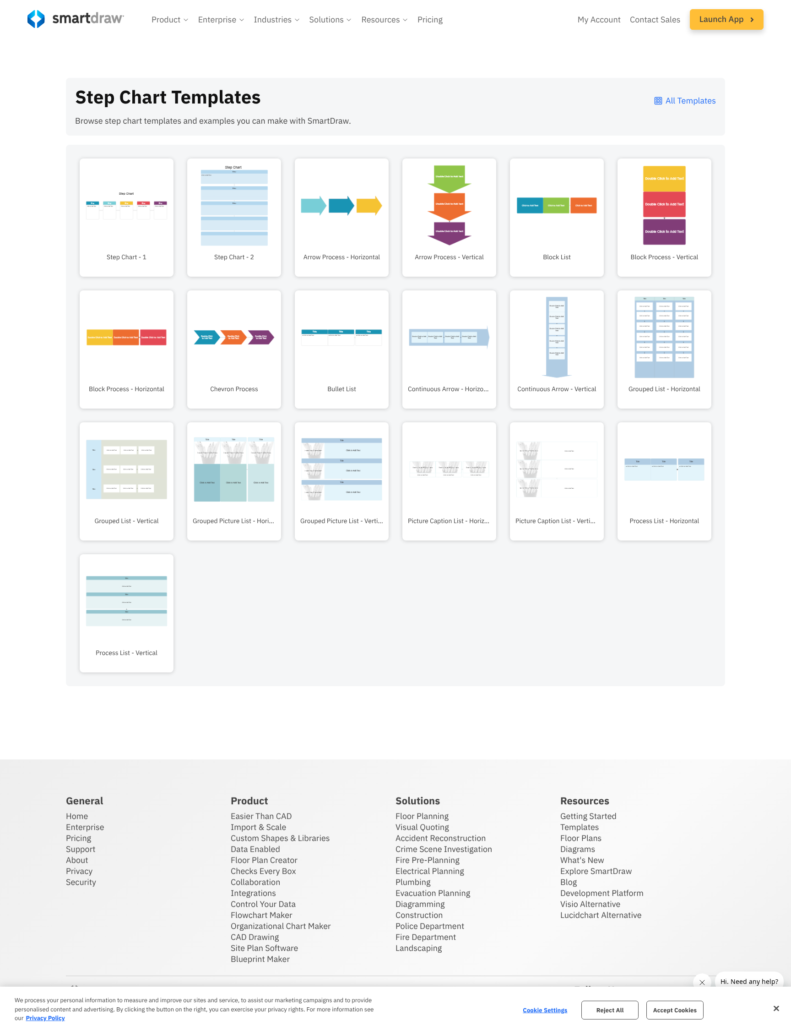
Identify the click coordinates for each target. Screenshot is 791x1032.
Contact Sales (655, 19)
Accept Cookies (675, 1010)
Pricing (430, 19)
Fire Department (426, 937)
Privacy (79, 871)
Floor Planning (422, 816)
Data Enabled (255, 849)
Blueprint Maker (260, 959)
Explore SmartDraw (596, 871)
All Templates (691, 100)
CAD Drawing (255, 937)
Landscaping (419, 948)
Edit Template (126, 203)
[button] (170, 19)
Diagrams (577, 849)
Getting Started (588, 816)
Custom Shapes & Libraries (280, 838)
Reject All (610, 1010)
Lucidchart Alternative (601, 915)
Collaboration (255, 882)
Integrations (253, 893)
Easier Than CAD (261, 816)
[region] (395, 1009)
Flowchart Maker (262, 915)
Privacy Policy (45, 1018)
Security (81, 882)
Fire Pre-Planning (428, 860)
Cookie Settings (545, 1010)
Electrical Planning (430, 871)
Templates (579, 827)
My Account (599, 19)
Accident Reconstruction (441, 838)
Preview (126, 231)
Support (81, 849)
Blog (568, 882)
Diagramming (420, 904)
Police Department (430, 926)
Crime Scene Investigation (444, 849)
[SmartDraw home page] (75, 19)
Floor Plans (580, 838)
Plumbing (413, 882)
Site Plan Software (264, 948)
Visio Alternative (590, 904)
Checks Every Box (263, 871)
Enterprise (85, 827)
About (77, 860)
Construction (419, 915)
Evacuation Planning (433, 893)
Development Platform (602, 893)
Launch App (722, 19)
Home (77, 816)
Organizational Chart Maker (281, 926)
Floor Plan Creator (264, 860)
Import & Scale (258, 827)
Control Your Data (263, 904)
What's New (582, 860)
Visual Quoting (422, 827)
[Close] (776, 1008)
